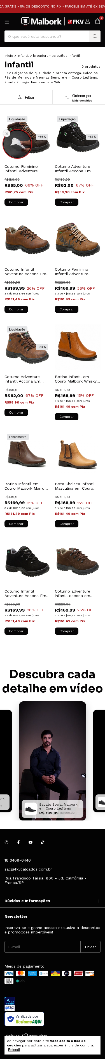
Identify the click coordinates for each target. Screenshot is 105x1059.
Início (8, 56)
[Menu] (7, 21)
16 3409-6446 (17, 860)
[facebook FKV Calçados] (18, 842)
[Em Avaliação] (52, 1004)
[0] (98, 21)
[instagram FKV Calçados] (6, 842)
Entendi (14, 1050)
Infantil (23, 56)
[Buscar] (95, 36)
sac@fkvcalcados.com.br (28, 869)
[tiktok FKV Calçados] (43, 842)
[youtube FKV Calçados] (30, 842)
